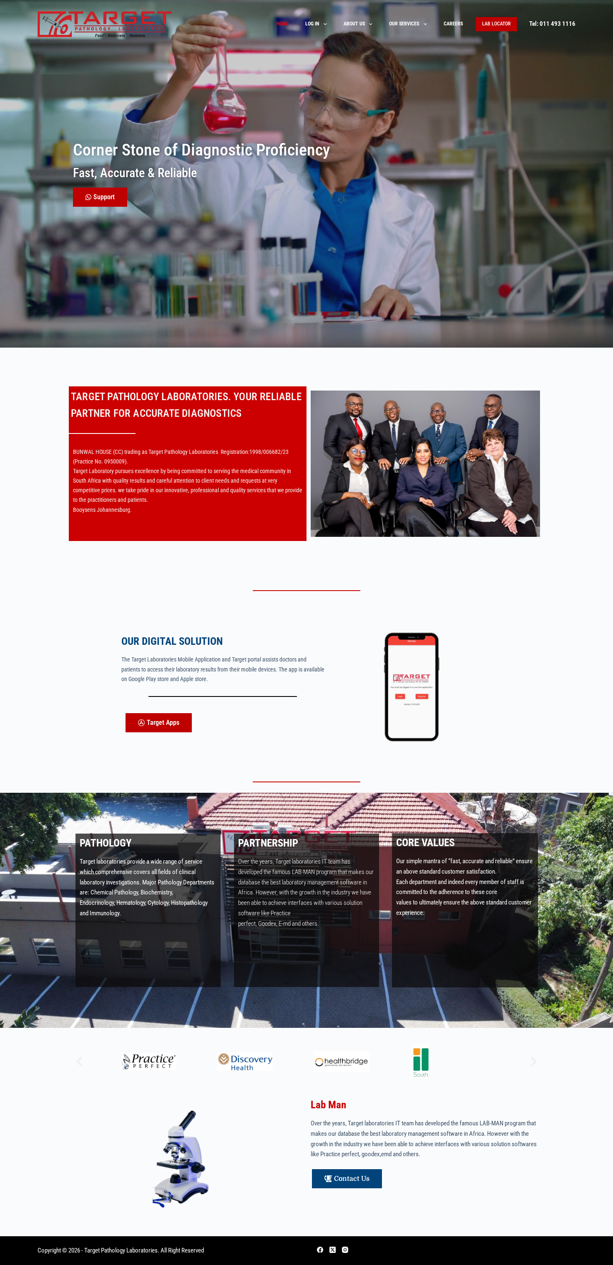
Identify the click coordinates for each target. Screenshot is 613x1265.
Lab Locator (496, 24)
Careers (453, 24)
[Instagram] (345, 1250)
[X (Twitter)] (332, 1250)
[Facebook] (320, 1250)
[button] (79, 1061)
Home (282, 24)
